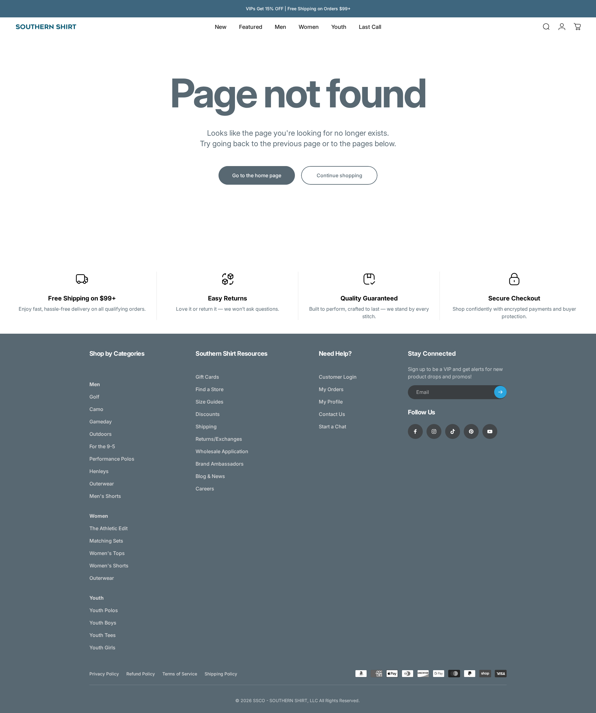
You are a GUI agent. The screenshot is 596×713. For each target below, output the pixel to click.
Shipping (206, 426)
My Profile (331, 402)
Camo (96, 409)
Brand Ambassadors (220, 464)
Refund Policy (140, 673)
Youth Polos (103, 610)
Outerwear (101, 484)
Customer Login (338, 377)
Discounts (208, 414)
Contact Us (332, 414)
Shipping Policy (221, 673)
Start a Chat (332, 426)
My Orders (331, 389)
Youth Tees (102, 635)
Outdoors (100, 434)
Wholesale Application (222, 451)
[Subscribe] (500, 392)
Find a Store (210, 389)
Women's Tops (107, 553)
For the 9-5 (102, 446)
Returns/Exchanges (219, 439)
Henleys (99, 471)
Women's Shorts (109, 565)
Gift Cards (207, 377)
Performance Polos (111, 459)
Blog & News (210, 476)
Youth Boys (102, 623)
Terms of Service (179, 673)
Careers (205, 488)
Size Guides (210, 402)
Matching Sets (106, 541)
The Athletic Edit (108, 528)
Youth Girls (102, 647)
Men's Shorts (105, 496)
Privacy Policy (104, 673)
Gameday (100, 421)
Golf (94, 397)
